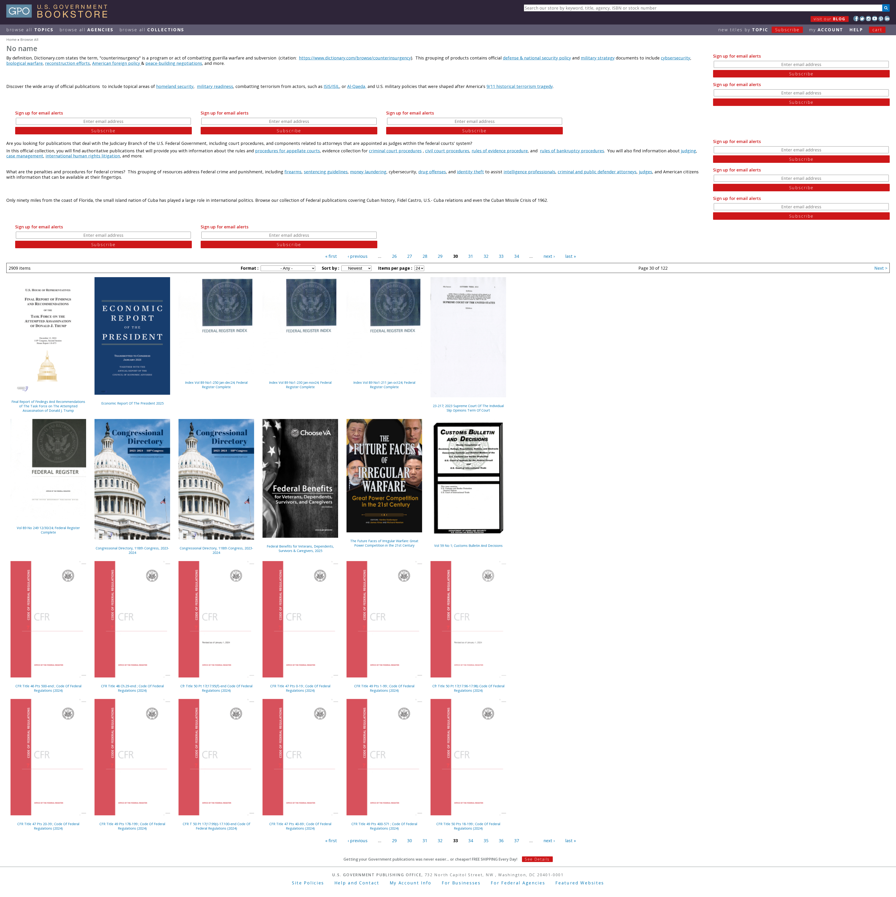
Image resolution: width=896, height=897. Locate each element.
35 (486, 840)
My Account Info (411, 883)
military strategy (598, 58)
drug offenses (432, 172)
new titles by (759, 29)
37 (516, 840)
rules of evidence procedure (500, 151)
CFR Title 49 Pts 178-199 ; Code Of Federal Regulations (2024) (132, 826)
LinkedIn (887, 18)
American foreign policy (116, 63)
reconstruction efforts (67, 63)
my (826, 29)
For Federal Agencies (518, 883)
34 (516, 256)
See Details (537, 859)
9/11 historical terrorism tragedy (519, 86)
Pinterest (881, 18)
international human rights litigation (83, 156)
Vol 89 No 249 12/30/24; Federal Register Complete (48, 530)
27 (409, 256)
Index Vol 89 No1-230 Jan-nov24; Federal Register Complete (300, 384)
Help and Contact (356, 883)
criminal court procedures (395, 151)
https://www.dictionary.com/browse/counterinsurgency (355, 58)
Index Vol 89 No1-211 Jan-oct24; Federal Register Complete (384, 384)
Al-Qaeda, (356, 86)
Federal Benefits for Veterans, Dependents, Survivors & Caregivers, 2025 (300, 548)
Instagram (868, 18)
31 (470, 256)
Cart (877, 29)
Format (249, 268)
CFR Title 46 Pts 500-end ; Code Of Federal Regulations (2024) (48, 688)
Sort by (330, 268)
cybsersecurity (675, 58)
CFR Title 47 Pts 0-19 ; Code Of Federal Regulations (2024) (300, 688)
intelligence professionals (529, 172)
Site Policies (308, 883)
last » (570, 256)
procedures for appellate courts (287, 151)
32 (486, 256)
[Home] (59, 16)
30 (409, 840)
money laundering (368, 172)
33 (501, 256)
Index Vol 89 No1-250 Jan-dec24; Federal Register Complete (216, 384)
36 (501, 840)
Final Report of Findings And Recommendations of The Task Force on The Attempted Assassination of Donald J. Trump (48, 406)
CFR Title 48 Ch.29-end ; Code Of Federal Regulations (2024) (132, 688)
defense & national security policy (537, 58)
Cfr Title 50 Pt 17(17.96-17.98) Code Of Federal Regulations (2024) (468, 688)
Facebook (856, 18)
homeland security (174, 86)
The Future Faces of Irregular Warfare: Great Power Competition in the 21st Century (384, 543)
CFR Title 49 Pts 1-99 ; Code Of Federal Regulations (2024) (384, 688)
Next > (880, 268)
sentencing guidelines (326, 172)
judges (645, 172)
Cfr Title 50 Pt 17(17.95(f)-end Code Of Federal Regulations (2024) (216, 688)
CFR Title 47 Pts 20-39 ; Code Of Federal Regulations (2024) (48, 826)
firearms (292, 172)
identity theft (470, 172)
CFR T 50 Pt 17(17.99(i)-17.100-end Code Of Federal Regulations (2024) (216, 826)
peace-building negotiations (173, 63)
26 (394, 256)
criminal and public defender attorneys (597, 172)
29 (440, 256)
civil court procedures (447, 151)
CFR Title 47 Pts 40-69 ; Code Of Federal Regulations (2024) (300, 826)
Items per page (394, 268)
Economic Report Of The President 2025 (132, 403)
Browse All (29, 29)
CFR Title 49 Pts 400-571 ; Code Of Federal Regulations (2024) (384, 826)
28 (425, 256)
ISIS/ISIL (331, 86)
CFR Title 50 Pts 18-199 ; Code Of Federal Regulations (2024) (468, 826)
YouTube (874, 18)
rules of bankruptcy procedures (572, 151)
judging (688, 151)
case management (24, 156)
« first (331, 256)
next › (549, 256)
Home (11, 39)
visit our (830, 18)
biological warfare (24, 63)
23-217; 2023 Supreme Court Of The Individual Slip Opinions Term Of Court (468, 408)
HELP (856, 29)
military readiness (215, 86)
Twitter (862, 18)
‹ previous (358, 256)
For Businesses (461, 883)
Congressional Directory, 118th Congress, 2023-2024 (132, 550)
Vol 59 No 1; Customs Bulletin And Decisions (468, 545)
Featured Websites (579, 883)
